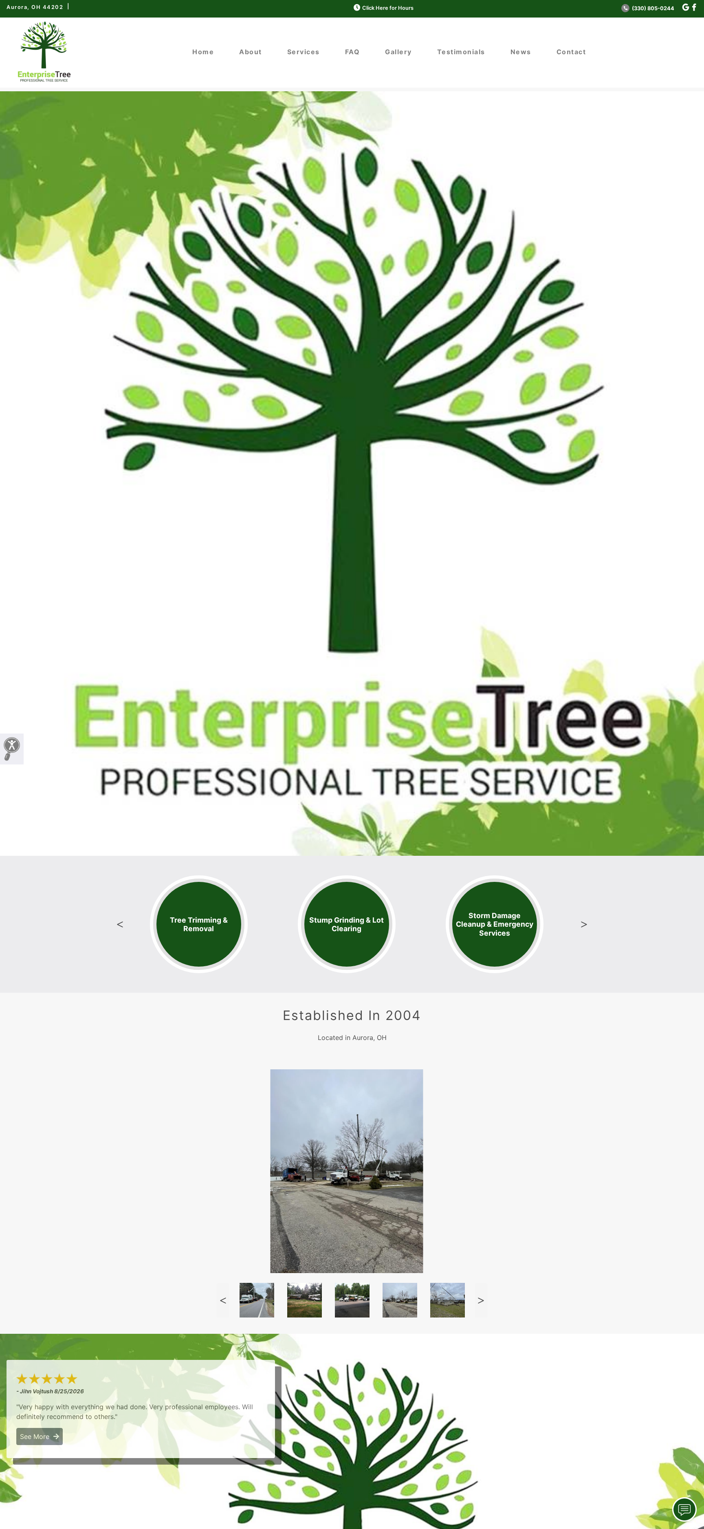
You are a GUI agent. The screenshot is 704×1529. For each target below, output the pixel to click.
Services (303, 52)
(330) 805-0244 (652, 8)
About (250, 52)
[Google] (685, 7)
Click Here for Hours (388, 8)
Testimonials (461, 52)
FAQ (352, 52)
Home (203, 52)
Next (584, 924)
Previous (120, 924)
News (520, 52)
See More (36, 1436)
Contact (571, 52)
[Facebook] (694, 7)
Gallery (398, 52)
